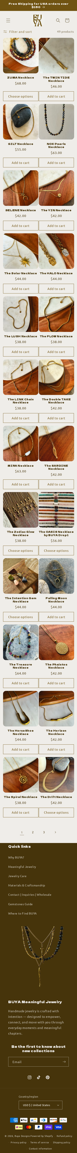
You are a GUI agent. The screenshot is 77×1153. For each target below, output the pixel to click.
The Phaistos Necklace (56, 666)
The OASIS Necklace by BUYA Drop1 (56, 533)
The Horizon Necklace (56, 732)
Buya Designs (22, 1135)
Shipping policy (61, 1142)
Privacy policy (18, 1142)
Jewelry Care (17, 876)
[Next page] (55, 832)
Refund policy (64, 1135)
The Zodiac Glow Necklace (20, 533)
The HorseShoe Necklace (21, 732)
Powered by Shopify (41, 1135)
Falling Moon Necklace (56, 599)
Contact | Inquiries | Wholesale (30, 894)
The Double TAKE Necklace (56, 401)
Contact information (40, 1148)
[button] (8, 20)
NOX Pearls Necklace (56, 145)
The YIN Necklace (56, 210)
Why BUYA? (16, 857)
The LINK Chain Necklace (21, 401)
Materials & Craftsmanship (26, 885)
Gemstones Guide (20, 904)
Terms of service (39, 1142)
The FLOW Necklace (56, 336)
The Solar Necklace (20, 273)
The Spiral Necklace (20, 797)
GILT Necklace (20, 143)
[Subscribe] (64, 1062)
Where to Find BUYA (22, 913)
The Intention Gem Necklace (21, 599)
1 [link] (22, 832)
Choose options (20, 96)
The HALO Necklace (56, 273)
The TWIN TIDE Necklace (56, 79)
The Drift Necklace (56, 797)
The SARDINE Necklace (56, 467)
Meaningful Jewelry (22, 866)
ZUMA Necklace (20, 77)
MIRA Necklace (21, 465)
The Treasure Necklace (20, 666)
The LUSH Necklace (20, 336)
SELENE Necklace (20, 210)
